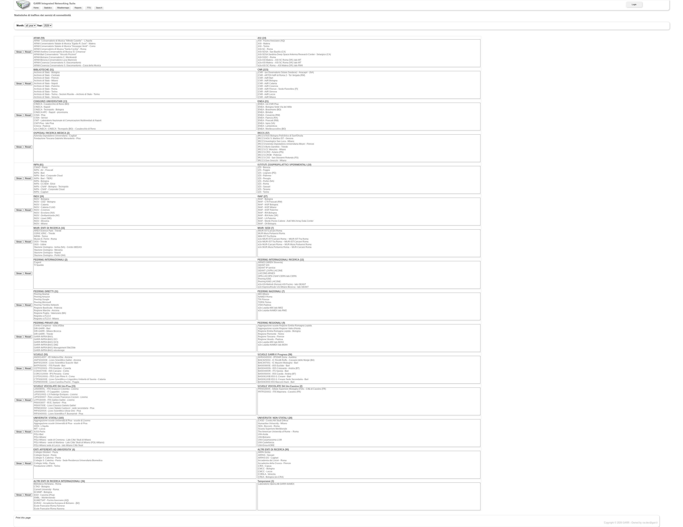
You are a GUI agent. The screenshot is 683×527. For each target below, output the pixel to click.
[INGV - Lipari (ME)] (145, 218)
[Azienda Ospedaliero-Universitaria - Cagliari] (145, 136)
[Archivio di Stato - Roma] (145, 89)
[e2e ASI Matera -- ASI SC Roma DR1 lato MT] (369, 60)
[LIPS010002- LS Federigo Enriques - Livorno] (145, 394)
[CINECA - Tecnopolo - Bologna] (145, 109)
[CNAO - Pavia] (145, 167)
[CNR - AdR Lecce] (369, 94)
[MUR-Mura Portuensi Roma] (369, 233)
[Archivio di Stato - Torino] (145, 91)
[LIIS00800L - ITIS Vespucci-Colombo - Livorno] (145, 389)
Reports (78, 8)
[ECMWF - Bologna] (145, 492)
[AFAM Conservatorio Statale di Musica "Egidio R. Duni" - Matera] (145, 43)
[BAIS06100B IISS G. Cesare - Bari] (369, 376)
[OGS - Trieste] (145, 241)
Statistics (48, 8)
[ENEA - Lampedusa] (369, 126)
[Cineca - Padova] (145, 126)
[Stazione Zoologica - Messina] (145, 250)
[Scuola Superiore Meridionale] (369, 429)
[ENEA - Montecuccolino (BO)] (369, 129)
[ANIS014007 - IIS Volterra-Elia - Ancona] (145, 357)
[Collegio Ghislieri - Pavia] (145, 452)
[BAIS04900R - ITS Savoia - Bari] (369, 371)
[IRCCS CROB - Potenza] (369, 155)
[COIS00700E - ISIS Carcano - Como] (145, 371)
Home (36, 8)
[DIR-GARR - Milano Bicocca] (145, 331)
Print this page (23, 517)
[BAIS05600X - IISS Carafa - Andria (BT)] (369, 374)
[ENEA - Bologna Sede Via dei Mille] (369, 107)
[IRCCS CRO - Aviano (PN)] (369, 152)
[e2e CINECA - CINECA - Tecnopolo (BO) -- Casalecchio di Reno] (145, 129)
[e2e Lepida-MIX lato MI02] (369, 308)
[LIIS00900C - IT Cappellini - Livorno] (145, 392)
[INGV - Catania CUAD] (145, 207)
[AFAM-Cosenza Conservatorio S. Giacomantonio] (145, 62)
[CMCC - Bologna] (369, 468)
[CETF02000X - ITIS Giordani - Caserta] (145, 368)
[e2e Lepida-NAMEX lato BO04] (369, 345)
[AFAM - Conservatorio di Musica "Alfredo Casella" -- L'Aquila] (145, 40)
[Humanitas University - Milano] (369, 423)
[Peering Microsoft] (145, 302)
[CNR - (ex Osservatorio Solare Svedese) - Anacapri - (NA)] (369, 72)
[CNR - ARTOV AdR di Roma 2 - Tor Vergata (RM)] (369, 75)
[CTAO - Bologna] (145, 486)
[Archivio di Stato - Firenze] (145, 78)
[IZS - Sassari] (369, 186)
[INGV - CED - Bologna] (145, 202)
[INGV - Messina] (145, 221)
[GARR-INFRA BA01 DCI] (145, 339)
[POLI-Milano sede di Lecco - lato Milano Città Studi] (145, 445)
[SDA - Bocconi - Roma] (369, 426)
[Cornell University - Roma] (145, 489)
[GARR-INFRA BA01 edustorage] (145, 350)
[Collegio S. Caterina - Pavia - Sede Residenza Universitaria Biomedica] (145, 460)
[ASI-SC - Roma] (369, 49)
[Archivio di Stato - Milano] (145, 80)
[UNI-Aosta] (369, 434)
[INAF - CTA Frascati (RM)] (369, 202)
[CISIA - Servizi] (145, 118)
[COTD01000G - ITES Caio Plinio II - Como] (145, 376)
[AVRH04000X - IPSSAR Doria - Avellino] (369, 357)
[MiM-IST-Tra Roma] (369, 236)
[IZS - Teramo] (369, 189)
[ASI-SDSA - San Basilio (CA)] (369, 52)
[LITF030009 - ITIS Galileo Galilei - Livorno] (145, 400)
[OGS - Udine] (145, 244)
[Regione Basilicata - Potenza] (145, 308)
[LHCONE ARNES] (369, 273)
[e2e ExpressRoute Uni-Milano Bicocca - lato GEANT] (369, 287)
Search (99, 8)
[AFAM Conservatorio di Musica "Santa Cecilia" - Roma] (145, 49)
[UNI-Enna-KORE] (369, 445)
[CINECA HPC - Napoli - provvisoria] (145, 112)
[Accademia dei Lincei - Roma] (369, 460)
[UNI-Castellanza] (369, 442)
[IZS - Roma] (369, 184)
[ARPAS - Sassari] (369, 455)
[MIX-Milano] (369, 294)
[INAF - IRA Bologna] (369, 213)
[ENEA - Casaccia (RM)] (369, 115)
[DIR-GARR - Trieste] (145, 334)
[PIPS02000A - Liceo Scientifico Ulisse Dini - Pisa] (145, 411)
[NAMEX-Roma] (369, 297)
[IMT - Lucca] (145, 429)
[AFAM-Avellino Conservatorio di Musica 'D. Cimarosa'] (145, 52)
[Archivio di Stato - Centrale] (145, 75)
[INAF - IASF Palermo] (369, 210)
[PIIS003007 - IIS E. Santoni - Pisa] (145, 402)
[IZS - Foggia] (369, 170)
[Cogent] (145, 262)
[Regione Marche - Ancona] (145, 310)
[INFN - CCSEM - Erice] (145, 184)
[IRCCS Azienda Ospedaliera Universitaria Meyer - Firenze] (369, 144)
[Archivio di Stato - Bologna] (145, 72)
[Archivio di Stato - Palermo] (145, 86)
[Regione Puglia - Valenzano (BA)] (145, 313)
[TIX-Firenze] (369, 299)
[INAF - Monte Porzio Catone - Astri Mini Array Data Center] (369, 221)
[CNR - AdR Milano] (369, 97)
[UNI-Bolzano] (369, 437)
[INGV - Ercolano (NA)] (145, 213)
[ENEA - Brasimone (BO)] (369, 109)
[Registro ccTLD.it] (145, 316)
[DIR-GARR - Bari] (145, 328)
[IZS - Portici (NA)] (369, 181)
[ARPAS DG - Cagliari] (369, 458)
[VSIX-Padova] (369, 305)
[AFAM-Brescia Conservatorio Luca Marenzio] (145, 60)
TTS (89, 8)
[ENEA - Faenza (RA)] (369, 118)
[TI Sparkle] (145, 265)
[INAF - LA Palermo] (369, 218)
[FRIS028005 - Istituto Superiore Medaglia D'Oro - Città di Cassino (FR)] (369, 389)
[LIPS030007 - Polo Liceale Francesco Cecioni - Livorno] (145, 397)
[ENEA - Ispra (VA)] (369, 123)
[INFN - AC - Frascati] (145, 170)
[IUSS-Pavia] (145, 431)
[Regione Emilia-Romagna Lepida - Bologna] (369, 331)
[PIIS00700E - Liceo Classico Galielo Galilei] (145, 405)
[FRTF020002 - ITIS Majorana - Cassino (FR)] (369, 392)
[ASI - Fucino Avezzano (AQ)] (369, 40)
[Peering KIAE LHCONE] (369, 281)
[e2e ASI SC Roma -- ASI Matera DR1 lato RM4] (369, 65)
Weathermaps (63, 8)
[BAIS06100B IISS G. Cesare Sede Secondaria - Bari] (369, 379)
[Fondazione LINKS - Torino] (145, 466)
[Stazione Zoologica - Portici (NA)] (145, 255)
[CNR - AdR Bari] (369, 78)
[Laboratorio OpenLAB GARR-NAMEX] (369, 484)
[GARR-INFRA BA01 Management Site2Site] (145, 347)
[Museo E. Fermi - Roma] (145, 239)
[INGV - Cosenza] (145, 210)
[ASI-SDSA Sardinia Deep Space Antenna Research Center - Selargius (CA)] (369, 54)
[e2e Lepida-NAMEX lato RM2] (369, 310)
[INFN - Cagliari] (145, 192)
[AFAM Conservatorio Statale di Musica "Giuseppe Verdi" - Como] (145, 46)
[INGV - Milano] (145, 223)
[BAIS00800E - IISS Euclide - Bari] (369, 365)
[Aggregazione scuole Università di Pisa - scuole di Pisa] (145, 423)
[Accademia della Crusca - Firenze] (369, 463)
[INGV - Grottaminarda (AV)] (145, 215)
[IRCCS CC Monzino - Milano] (369, 149)
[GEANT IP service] (369, 268)
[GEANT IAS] (369, 265)
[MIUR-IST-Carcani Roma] (369, 231)
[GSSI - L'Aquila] (145, 426)
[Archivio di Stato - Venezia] (145, 97)
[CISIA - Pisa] (145, 115)
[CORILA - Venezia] (369, 474)
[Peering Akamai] (145, 294)
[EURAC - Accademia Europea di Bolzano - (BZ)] (145, 503)
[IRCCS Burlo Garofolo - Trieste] (369, 147)
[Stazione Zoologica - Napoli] (145, 252)
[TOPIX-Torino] (369, 302)
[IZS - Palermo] (369, 175)
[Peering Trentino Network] (145, 305)
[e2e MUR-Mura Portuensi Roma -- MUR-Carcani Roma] (369, 247)
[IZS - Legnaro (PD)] (369, 173)
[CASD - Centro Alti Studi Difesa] (369, 420)
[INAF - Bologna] (369, 199)
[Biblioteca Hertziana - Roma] (145, 484)
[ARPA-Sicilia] (369, 452)
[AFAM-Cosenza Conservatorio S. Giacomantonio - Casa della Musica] (145, 65)
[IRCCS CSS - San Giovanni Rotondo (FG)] (369, 157)
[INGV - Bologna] (145, 199)
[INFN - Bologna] (145, 181)
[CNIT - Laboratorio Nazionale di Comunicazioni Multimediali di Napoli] (145, 120)
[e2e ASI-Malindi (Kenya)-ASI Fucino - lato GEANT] (369, 284)
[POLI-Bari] (145, 434)
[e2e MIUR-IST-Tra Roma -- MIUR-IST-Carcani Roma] (369, 241)
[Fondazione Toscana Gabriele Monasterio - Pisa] (145, 138)
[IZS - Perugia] (369, 178)
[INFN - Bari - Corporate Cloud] (145, 175)
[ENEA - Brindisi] (369, 112)
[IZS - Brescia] (369, 167)
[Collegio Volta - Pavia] (145, 463)
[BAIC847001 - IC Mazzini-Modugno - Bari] (369, 363)
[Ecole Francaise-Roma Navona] (145, 508)
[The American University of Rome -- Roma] (369, 431)
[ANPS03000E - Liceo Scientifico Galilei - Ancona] (145, 360)
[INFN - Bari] (145, 173)
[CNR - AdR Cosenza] (369, 86)
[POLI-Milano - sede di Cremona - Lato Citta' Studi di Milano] (145, 440)
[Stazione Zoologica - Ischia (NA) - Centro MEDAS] (145, 247)
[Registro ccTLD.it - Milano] (145, 318)
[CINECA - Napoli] (145, 107)
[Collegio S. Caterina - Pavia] (145, 458)
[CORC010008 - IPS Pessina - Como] (145, 374)
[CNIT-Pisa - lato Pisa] (145, 123)
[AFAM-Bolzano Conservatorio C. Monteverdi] (145, 57)
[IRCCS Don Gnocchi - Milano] (369, 160)
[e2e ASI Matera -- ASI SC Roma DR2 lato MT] (369, 62)
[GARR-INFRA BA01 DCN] (145, 342)
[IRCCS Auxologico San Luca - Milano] (369, 141)
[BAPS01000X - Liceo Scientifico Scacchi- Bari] (145, 363)
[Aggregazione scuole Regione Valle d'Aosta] (369, 328)
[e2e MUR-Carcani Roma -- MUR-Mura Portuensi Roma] (369, 244)
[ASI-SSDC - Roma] (369, 57)
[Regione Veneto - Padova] (369, 339)
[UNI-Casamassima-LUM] (369, 440)
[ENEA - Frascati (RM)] (369, 120)
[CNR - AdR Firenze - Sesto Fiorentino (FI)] (369, 89)
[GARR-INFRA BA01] (145, 336)
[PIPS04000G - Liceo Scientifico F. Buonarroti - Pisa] (145, 413)
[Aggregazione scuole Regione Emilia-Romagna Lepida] (369, 325)
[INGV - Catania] (145, 204)
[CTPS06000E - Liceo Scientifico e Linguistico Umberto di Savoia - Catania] (145, 379)
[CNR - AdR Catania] (369, 83)
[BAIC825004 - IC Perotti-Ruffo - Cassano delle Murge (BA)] (369, 360)
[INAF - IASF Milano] (369, 207)
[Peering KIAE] (369, 279)
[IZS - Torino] (369, 192)
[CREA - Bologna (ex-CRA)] (369, 477)
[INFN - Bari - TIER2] (145, 178)
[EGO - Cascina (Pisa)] (145, 495)
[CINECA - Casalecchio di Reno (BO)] (145, 104)
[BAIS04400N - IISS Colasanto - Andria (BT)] (369, 368)
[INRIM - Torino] (145, 236)
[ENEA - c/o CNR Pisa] (369, 104)
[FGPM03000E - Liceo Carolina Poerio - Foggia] (145, 382)
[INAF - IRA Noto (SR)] (369, 215)
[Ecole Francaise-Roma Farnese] (145, 506)
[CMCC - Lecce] (369, 471)
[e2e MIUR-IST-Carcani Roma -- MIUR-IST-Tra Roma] (369, 239)
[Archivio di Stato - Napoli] (145, 83)
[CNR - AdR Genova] (369, 91)
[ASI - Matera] (369, 43)
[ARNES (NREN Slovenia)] (369, 262)
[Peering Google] (145, 299)
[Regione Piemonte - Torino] (369, 334)
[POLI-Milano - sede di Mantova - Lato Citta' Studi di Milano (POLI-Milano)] (145, 442)
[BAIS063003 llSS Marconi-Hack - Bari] (369, 382)
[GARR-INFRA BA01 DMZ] (145, 345)
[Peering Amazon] (145, 297)
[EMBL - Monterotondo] (145, 497)
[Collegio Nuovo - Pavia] (145, 455)
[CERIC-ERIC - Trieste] (145, 233)
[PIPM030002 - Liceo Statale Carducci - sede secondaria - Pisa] (145, 408)
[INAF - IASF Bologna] (369, 204)
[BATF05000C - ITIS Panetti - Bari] (145, 365)
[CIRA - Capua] (369, 466)
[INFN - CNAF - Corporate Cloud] (145, 189)
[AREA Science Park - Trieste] (145, 231)
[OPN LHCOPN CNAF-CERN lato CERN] (369, 276)
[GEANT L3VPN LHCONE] (369, 270)
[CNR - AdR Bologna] (369, 80)
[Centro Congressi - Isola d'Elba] (145, 325)
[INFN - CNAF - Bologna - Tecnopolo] (145, 186)
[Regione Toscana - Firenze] (369, 336)
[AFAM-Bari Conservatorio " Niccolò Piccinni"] (145, 54)
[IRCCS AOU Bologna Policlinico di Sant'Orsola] (369, 136)
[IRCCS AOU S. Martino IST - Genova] (369, 138)
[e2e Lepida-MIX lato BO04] (369, 342)
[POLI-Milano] (145, 437)
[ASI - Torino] (369, 46)
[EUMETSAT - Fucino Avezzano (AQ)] (145, 500)
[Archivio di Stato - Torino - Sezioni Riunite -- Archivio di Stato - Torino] (145, 94)
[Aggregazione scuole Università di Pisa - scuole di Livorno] (145, 420)
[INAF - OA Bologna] (369, 223)
